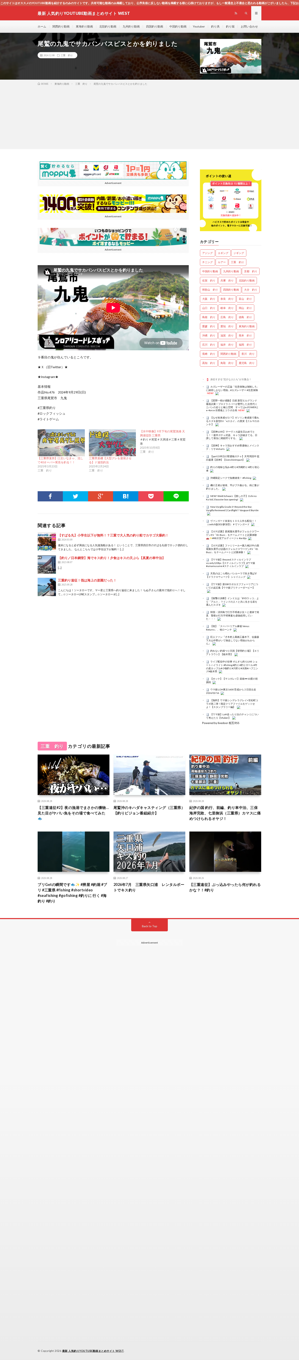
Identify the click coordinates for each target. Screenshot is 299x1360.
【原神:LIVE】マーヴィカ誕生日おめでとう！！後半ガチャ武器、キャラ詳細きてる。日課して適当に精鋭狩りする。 (231, 435)
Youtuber (199, 26)
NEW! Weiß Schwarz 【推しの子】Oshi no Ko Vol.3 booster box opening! (231, 497)
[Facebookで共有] (50, 496)
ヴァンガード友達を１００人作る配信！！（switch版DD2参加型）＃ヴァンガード (231, 522)
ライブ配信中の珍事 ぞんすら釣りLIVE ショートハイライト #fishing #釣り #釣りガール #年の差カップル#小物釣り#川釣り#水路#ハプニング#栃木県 (232, 666)
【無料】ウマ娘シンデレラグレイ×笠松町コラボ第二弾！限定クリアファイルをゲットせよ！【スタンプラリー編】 (232, 704)
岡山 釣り (245, 308)
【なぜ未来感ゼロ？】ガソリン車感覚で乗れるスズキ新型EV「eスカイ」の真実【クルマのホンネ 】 (232, 421)
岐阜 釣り (227, 308)
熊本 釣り (245, 335)
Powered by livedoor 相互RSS (220, 723)
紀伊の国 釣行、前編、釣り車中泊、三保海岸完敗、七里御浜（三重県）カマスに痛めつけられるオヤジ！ (225, 813)
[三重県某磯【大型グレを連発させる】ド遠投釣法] (112, 442)
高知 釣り (208, 363)
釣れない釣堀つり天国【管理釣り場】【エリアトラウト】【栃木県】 (232, 652)
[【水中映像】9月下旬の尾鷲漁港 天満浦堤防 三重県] (165, 441)
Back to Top (149, 926)
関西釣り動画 (61, 26)
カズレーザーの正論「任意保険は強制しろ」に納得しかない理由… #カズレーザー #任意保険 (232, 388)
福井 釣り (227, 344)
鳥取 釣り (227, 363)
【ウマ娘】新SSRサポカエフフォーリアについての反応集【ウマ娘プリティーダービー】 (232, 586)
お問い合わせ (249, 26)
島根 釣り (208, 317)
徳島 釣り (245, 317)
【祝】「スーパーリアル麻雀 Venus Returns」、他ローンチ (227, 628)
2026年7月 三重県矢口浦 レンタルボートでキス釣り (148, 887)
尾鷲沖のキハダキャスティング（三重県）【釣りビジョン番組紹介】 (149, 810)
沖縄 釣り (208, 335)
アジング (207, 253)
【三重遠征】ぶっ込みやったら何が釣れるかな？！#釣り (225, 887)
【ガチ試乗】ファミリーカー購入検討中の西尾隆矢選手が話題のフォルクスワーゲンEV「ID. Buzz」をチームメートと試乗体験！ (232, 549)
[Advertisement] (149, 116)
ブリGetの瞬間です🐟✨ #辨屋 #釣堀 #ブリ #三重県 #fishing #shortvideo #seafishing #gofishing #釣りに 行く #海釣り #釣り (72, 892)
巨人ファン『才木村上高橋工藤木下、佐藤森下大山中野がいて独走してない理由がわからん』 (232, 640)
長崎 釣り (208, 353)
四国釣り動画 (154, 26)
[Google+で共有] (100, 496)
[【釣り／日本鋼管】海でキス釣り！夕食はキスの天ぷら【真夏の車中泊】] (47, 564)
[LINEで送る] (176, 496)
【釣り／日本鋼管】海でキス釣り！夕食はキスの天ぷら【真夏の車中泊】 (111, 558)
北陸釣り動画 (107, 26)
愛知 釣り (227, 326)
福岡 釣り (245, 344)
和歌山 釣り (210, 289)
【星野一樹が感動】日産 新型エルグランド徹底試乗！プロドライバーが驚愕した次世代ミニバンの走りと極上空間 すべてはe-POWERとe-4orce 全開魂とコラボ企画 (232, 405)
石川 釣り (208, 344)
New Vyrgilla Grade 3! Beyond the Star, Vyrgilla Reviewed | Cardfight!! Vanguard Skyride (232, 508)
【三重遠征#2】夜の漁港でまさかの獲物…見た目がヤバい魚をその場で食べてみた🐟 (73, 813)
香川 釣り (248, 353)
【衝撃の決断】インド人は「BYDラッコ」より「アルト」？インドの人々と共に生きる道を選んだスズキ (232, 601)
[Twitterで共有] (75, 496)
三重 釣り (67, 55)
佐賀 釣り (208, 280)
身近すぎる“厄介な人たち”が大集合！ (230, 379)
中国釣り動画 (178, 26)
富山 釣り (245, 298)
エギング (223, 253)
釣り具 (215, 26)
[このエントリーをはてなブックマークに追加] (125, 496)
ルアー (222, 262)
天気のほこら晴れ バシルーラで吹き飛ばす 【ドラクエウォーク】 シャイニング (231, 575)
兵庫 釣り (227, 280)
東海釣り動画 (84, 26)
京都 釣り (250, 271)
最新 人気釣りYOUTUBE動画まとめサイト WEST (93, 1350)
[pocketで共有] (151, 496)
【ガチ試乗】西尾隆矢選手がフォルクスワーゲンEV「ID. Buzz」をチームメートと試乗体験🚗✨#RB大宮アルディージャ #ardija (232, 535)
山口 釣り (208, 308)
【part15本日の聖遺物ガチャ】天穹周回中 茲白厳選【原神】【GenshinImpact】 (232, 458)
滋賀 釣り (227, 335)
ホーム (42, 26)
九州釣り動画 (131, 26)
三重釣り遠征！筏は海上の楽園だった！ (87, 580)
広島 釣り (227, 317)
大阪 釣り (208, 298)
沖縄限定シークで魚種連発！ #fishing (230, 477)
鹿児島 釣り (247, 363)
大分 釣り (250, 289)
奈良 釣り (227, 298)
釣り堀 (230, 26)
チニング (207, 262)
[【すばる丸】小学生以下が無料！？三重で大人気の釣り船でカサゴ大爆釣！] (47, 542)
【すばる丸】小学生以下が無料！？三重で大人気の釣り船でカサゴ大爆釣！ (113, 535)
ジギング (239, 253)
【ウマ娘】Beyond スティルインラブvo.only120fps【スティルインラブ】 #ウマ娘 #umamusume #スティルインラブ (230, 563)
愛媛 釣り (208, 326)
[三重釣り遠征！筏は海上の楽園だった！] (47, 587)
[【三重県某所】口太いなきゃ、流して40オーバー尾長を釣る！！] (61, 442)
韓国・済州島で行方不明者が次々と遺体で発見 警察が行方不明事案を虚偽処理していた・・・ (232, 615)
